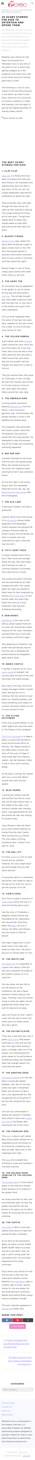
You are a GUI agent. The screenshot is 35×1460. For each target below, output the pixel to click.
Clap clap (6, 176)
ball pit (15, 857)
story (8, 1136)
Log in (26, 1456)
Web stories (7, 1415)
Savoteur (6, 1309)
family (14, 926)
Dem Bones (7, 620)
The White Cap (9, 964)
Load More (17, 1326)
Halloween (20, 1281)
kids (14, 275)
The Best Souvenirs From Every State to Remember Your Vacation (20, 1360)
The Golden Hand (10, 1182)
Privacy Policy (8, 1403)
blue (20, 836)
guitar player (13, 1039)
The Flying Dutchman (12, 736)
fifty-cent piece (17, 596)
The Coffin (7, 1227)
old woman (11, 520)
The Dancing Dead (10, 1077)
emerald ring (16, 406)
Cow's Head (7, 902)
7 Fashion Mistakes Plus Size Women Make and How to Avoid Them (16, 1343)
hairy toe (6, 296)
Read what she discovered (14, 492)
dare (8, 1160)
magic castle (7, 672)
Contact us (7, 1407)
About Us (6, 1411)
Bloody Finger (8, 241)
